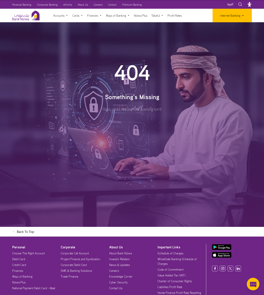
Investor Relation (119, 259)
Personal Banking (21, 4)
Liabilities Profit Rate (170, 287)
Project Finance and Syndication (80, 259)
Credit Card (19, 265)
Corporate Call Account (75, 253)
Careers (98, 4)
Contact (112, 4)
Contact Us (115, 288)
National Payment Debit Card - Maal (33, 288)
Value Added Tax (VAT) (172, 275)
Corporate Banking (47, 4)
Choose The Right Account (28, 253)
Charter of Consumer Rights (175, 281)
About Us (83, 4)
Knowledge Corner (121, 276)
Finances (17, 271)
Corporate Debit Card (74, 265)
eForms (67, 4)
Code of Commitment (170, 269)
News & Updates (119, 265)
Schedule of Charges (170, 253)
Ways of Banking (22, 276)
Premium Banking (132, 4)
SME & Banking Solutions (76, 271)
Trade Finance (69, 276)
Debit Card (18, 259)
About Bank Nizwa (120, 253)
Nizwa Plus (19, 282)
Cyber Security (118, 282)
